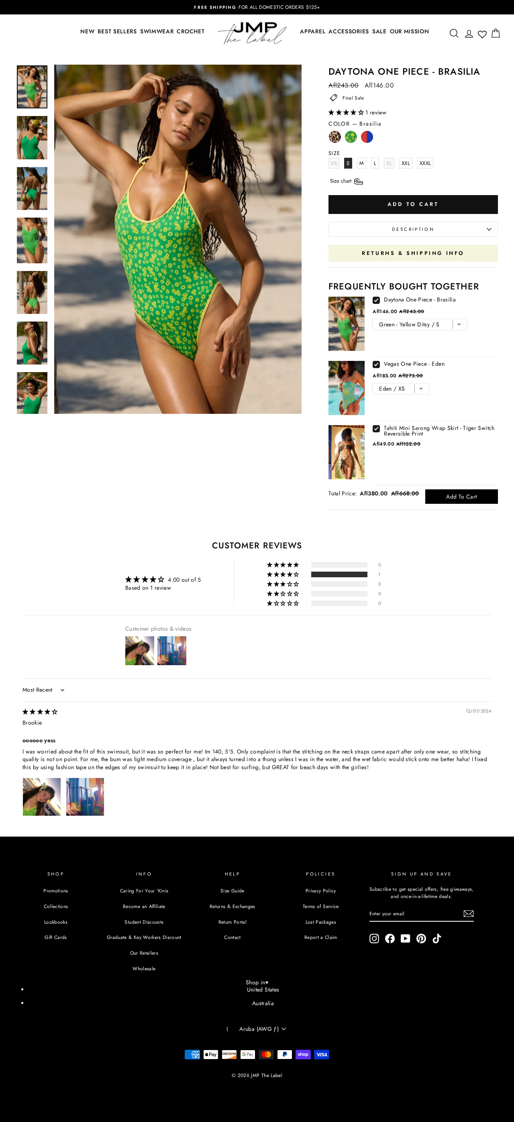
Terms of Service (321, 906)
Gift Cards (56, 937)
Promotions (55, 890)
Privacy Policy (321, 890)
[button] (346, 112)
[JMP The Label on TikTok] (437, 938)
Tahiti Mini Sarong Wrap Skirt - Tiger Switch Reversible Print (439, 431)
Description (413, 229)
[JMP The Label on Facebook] (390, 938)
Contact (232, 937)
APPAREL (312, 31)
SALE (379, 31)
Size (341, 181)
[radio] (334, 138)
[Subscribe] (468, 913)
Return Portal (232, 921)
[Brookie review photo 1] (41, 797)
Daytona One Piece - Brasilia (420, 299)
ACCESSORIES (348, 31)
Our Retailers (144, 952)
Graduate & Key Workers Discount (144, 937)
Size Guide (232, 890)
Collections (56, 906)
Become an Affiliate (144, 906)
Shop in (257, 982)
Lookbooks (55, 921)
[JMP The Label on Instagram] (374, 938)
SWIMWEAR (157, 31)
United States (263, 990)
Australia (263, 1003)
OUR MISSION (409, 31)
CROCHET (190, 31)
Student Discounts (143, 921)
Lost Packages (321, 921)
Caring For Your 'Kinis (144, 890)
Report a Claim (320, 937)
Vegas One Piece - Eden (414, 364)
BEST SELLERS (117, 31)
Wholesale (144, 968)
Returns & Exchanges (232, 906)
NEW (87, 31)
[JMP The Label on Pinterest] (421, 938)
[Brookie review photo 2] (85, 797)
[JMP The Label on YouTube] (405, 938)
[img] (40, 712)
